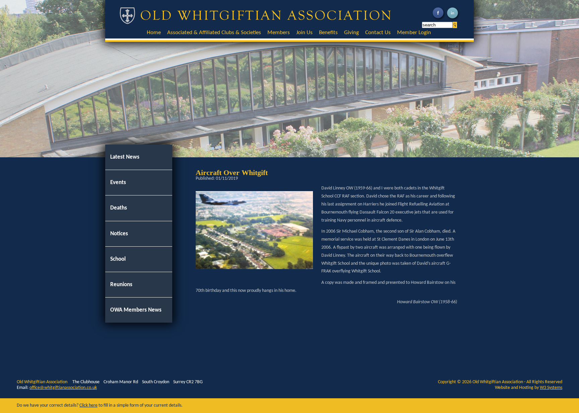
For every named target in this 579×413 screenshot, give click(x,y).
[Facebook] (439, 19)
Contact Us (378, 32)
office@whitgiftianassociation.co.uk (63, 387)
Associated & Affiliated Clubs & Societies (214, 32)
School (118, 259)
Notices (119, 234)
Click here (88, 405)
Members (278, 32)
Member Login (414, 32)
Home (154, 32)
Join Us (304, 32)
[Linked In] (453, 19)
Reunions (121, 284)
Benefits (328, 32)
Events (118, 182)
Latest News (124, 157)
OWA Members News (136, 310)
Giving (351, 32)
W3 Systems (551, 387)
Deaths (118, 208)
